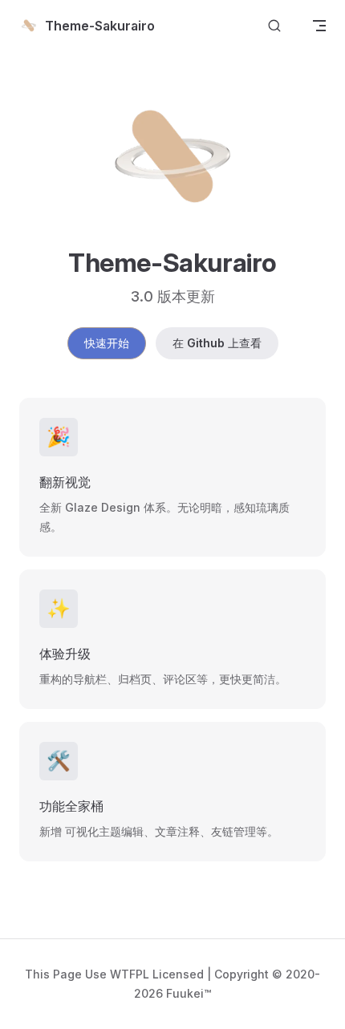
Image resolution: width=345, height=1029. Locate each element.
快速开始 (106, 343)
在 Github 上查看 (217, 343)
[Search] (274, 26)
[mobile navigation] (319, 25)
